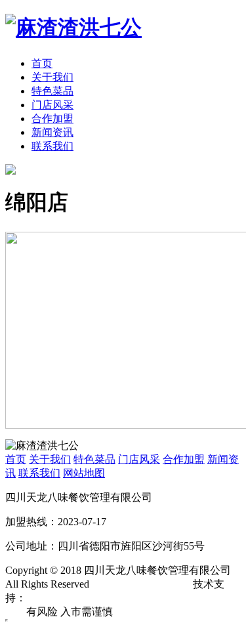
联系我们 (52, 146)
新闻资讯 (52, 132)
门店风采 (52, 104)
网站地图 (84, 473)
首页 (41, 63)
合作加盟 (52, 118)
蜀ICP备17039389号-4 (141, 584)
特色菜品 (52, 91)
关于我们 (52, 77)
